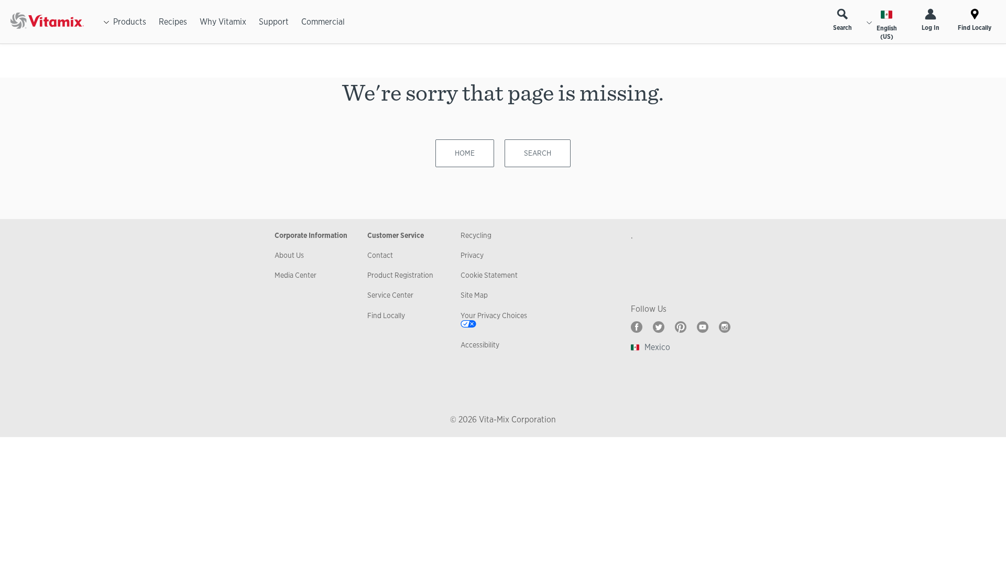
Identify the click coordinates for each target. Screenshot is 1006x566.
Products (129, 21)
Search (842, 28)
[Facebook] (636, 327)
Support (274, 21)
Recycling (476, 235)
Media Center (295, 275)
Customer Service (395, 235)
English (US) (887, 32)
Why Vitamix (223, 21)
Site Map (474, 295)
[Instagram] (724, 327)
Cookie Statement (489, 275)
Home (465, 153)
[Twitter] (658, 327)
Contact (380, 255)
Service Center (390, 295)
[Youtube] (702, 327)
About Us (289, 255)
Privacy (472, 255)
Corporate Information (311, 235)
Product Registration (400, 275)
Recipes (173, 21)
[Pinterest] (680, 327)
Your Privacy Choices (494, 315)
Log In (930, 28)
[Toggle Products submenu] (106, 22)
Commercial (323, 21)
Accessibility (480, 345)
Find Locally (974, 28)
